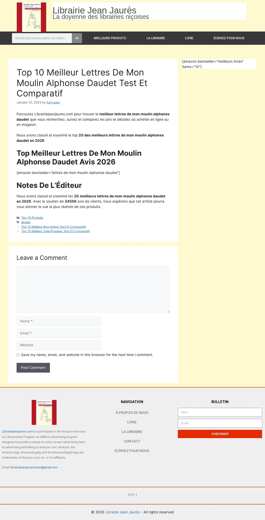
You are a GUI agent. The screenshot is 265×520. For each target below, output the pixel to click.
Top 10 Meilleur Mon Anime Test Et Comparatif (53, 226)
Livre (189, 38)
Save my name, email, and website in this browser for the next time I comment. (87, 355)
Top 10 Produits (32, 217)
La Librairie (156, 38)
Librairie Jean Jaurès (123, 512)
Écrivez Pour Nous (229, 38)
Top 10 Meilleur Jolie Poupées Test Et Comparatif (55, 231)
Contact (132, 441)
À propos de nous (132, 413)
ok (77, 38)
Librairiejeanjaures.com (17, 431)
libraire (25, 222)
